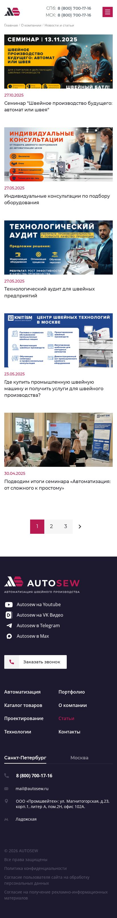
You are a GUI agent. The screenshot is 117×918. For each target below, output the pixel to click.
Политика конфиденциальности (35, 868)
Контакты (69, 732)
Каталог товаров (23, 705)
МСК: (68, 15)
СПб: (68, 8)
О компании (72, 705)
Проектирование (23, 718)
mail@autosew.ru (32, 788)
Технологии (17, 732)
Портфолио (71, 692)
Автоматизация (22, 692)
